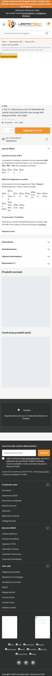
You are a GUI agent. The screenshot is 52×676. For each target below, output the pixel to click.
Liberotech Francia (10, 549)
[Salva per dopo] (47, 139)
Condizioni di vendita (11, 582)
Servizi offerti (9, 528)
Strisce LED (29, 42)
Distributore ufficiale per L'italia (27, 10)
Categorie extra (9, 521)
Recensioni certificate (11, 501)
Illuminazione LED (15, 42)
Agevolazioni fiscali (10, 516)
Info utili (6, 566)
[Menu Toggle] (4, 24)
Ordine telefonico (9, 534)
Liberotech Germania (11, 554)
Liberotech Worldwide (11, 559)
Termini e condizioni (11, 474)
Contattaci (42, 225)
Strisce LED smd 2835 (10, 45)
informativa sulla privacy (30, 458)
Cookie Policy (8, 602)
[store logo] (24, 24)
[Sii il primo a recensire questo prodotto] (9, 119)
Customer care (9, 485)
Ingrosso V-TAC (9, 544)
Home (4, 42)
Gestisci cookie (9, 607)
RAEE (5, 587)
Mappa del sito (8, 592)
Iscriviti (44, 453)
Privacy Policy (8, 597)
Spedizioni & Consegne (12, 577)
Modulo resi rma (9, 506)
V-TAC (4, 106)
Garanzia (6, 511)
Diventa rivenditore (10, 539)
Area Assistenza (27, 13)
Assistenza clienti (10, 495)
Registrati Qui (11, 141)
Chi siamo (6, 490)
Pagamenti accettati (11, 572)
